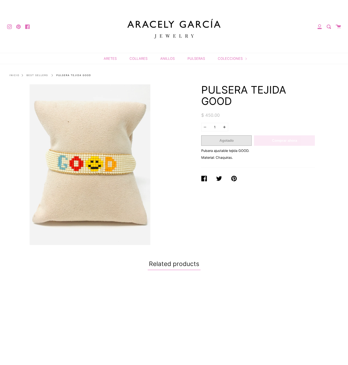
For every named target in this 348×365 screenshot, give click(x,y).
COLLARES (138, 58)
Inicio (14, 75)
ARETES (110, 58)
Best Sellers (37, 75)
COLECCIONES (231, 58)
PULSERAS (196, 58)
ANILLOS (167, 58)
